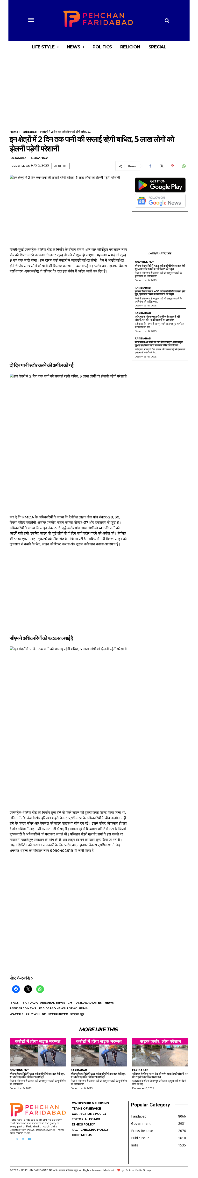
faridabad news (23, 1008)
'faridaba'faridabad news (43, 1002)
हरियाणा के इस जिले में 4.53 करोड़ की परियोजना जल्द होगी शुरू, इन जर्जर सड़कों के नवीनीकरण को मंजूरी (160, 267)
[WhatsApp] (183, 166)
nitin (62, 165)
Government (144, 262)
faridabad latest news (94, 1002)
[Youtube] (29, 1139)
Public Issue (38, 158)
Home (14, 131)
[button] (167, 20)
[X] (161, 166)
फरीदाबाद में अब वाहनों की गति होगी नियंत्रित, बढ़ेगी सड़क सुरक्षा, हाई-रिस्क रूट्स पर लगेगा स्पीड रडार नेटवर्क (159, 343)
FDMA (83, 1008)
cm (70, 1002)
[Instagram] (17, 1139)
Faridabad (29, 131)
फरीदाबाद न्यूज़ (77, 1014)
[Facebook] (150, 166)
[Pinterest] (172, 166)
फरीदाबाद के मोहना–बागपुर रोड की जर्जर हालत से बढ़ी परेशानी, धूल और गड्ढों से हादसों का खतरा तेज (157, 318)
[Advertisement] (99, 88)
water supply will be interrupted (39, 1014)
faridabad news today (58, 1008)
